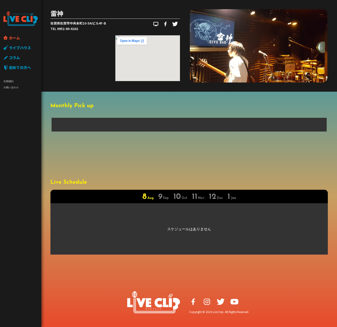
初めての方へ (20, 67)
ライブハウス (20, 47)
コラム (14, 57)
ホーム (14, 38)
